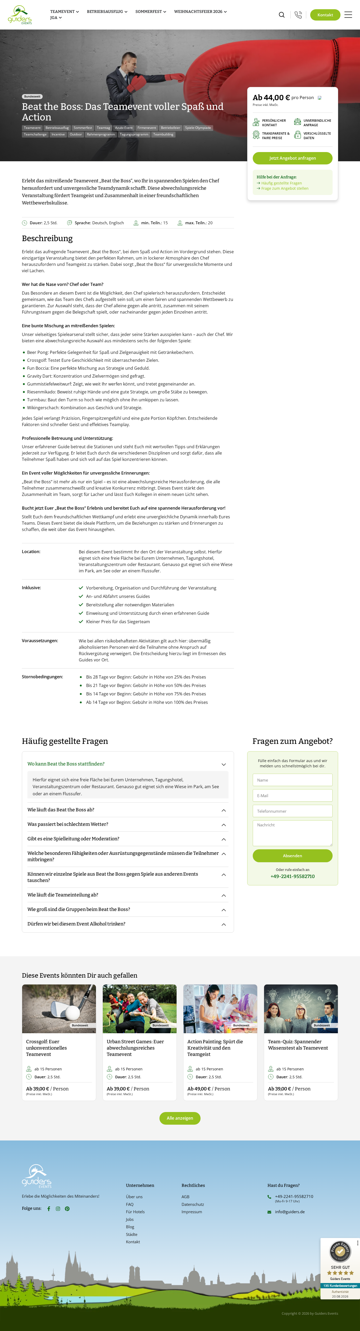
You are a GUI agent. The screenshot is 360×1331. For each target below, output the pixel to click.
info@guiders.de (290, 1211)
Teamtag (103, 127)
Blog (130, 1226)
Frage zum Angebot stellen (285, 188)
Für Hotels (135, 1211)
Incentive (58, 134)
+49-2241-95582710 (294, 1196)
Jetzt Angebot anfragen (293, 158)
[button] (30, 1043)
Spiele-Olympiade (198, 127)
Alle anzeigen (180, 1118)
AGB (185, 1196)
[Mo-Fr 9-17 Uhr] (298, 14)
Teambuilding (163, 134)
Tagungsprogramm (134, 134)
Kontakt (133, 1241)
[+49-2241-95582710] (269, 1197)
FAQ (130, 1204)
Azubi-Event (124, 127)
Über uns (134, 1196)
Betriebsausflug (57, 127)
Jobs (130, 1219)
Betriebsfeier (170, 127)
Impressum (192, 1211)
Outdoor (76, 134)
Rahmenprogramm (101, 134)
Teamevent (32, 127)
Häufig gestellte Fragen (281, 183)
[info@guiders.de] (269, 1212)
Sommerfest (83, 127)
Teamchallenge (35, 134)
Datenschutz (193, 1204)
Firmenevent (147, 127)
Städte (131, 1234)
